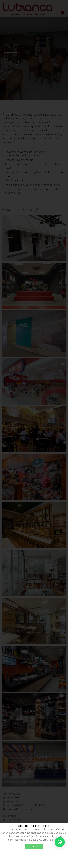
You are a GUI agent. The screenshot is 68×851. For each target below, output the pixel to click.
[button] (60, 842)
